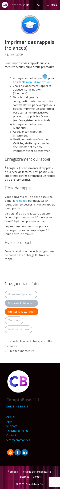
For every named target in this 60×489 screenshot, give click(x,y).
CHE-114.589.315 (17, 406)
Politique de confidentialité (36, 471)
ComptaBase (19, 5)
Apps (9, 421)
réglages (21, 200)
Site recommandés (18, 440)
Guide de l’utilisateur (21, 303)
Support (11, 426)
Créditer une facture (21, 351)
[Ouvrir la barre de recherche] (38, 5)
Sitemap (24, 476)
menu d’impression (38, 82)
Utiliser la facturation (21, 311)
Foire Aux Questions (21, 294)
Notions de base (18, 329)
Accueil (11, 417)
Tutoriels (14, 320)
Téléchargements (17, 430)
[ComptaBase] (6, 5)
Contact (11, 435)
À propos (13, 471)
